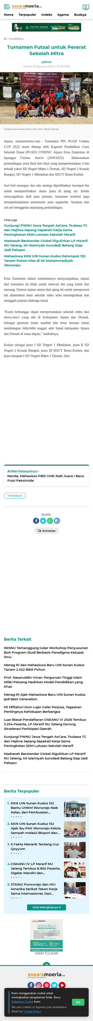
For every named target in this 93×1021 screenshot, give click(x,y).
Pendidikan (15, 495)
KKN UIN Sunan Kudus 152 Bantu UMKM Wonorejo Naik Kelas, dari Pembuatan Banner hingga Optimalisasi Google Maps (34, 808)
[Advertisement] (46, 25)
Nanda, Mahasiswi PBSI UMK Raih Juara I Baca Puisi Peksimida (45, 478)
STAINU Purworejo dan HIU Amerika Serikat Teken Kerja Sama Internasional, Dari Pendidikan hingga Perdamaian (34, 889)
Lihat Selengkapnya (45, 907)
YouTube (65, 991)
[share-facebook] (36, 521)
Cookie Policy (32, 1011)
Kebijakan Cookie (22, 1001)
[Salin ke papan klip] (57, 521)
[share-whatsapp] (50, 521)
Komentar (49, 530)
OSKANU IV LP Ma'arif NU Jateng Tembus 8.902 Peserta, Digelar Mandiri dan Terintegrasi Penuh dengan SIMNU (35, 868)
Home (8, 15)
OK (78, 1002)
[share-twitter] (43, 521)
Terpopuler (27, 15)
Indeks (46, 15)
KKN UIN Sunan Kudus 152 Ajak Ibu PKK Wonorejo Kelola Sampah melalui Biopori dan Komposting (36, 828)
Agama (63, 15)
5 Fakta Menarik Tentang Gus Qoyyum (35, 846)
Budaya (80, 15)
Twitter (56, 991)
